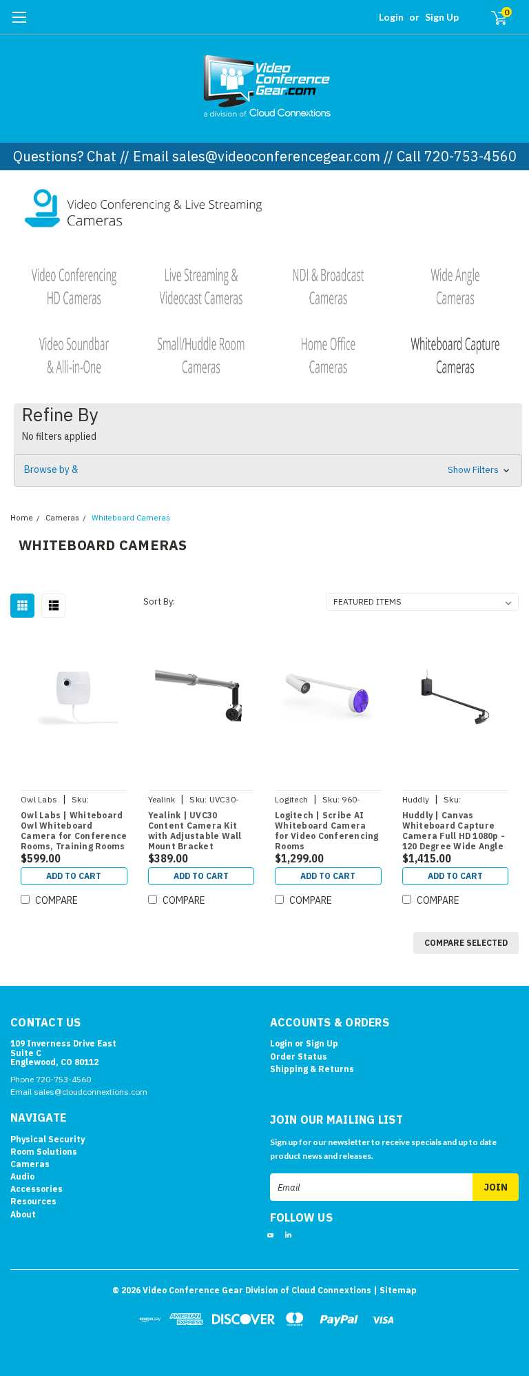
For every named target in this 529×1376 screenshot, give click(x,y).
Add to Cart (73, 876)
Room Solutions (43, 1151)
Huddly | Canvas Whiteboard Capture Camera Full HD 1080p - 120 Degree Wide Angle (454, 830)
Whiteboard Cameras (131, 518)
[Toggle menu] (19, 24)
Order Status (298, 1056)
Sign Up (442, 17)
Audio (22, 1176)
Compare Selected (466, 943)
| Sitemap (395, 1290)
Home (21, 518)
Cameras (62, 518)
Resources (33, 1201)
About (23, 1214)
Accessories (36, 1188)
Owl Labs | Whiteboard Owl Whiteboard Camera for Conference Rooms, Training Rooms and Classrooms (74, 831)
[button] (265, 210)
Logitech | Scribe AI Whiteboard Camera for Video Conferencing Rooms (327, 830)
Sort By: (159, 601)
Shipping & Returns (312, 1068)
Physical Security (47, 1139)
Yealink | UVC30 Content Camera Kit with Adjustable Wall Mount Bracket (195, 830)
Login (391, 17)
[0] (493, 17)
